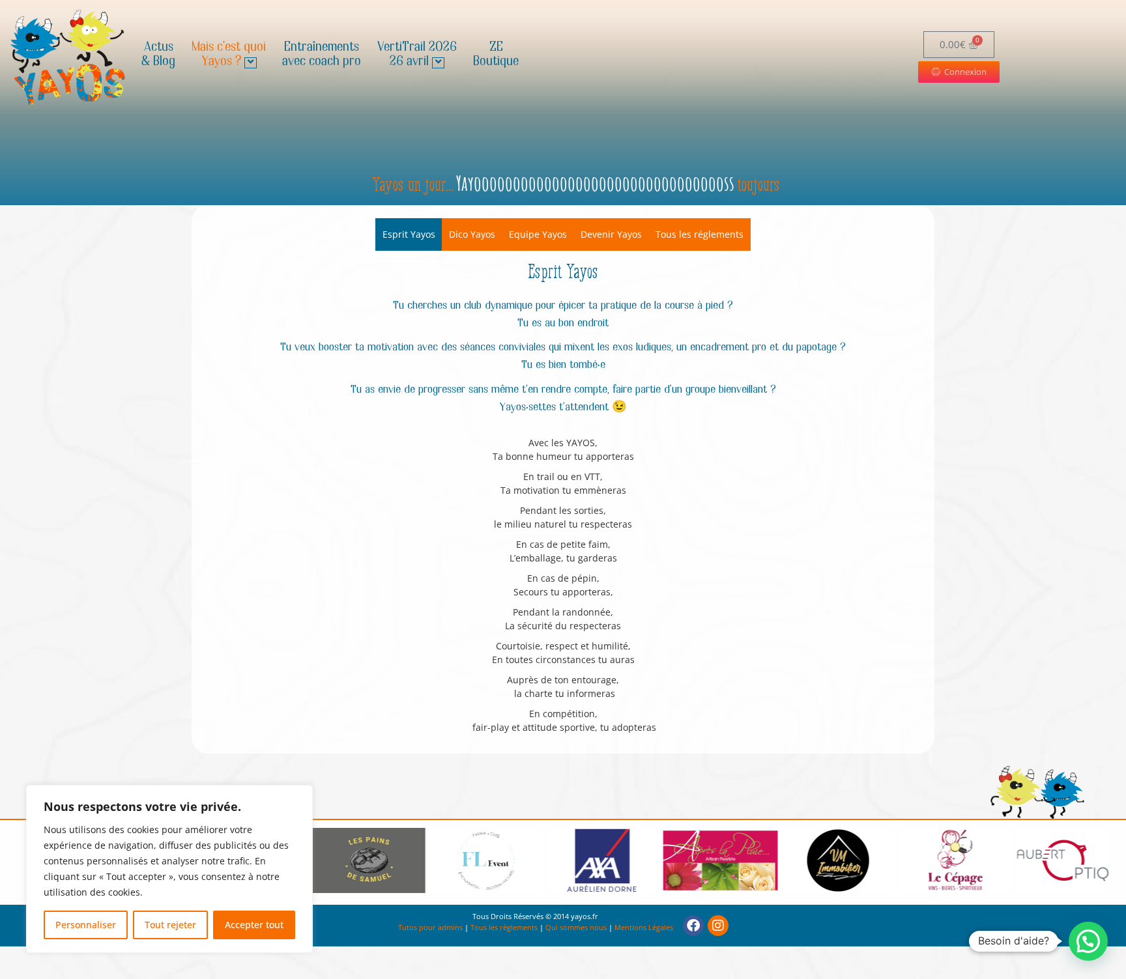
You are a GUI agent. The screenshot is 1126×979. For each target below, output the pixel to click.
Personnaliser (85, 924)
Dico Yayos (472, 234)
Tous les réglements (699, 234)
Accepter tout (254, 924)
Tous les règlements (504, 927)
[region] (169, 869)
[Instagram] (718, 925)
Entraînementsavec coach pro (321, 54)
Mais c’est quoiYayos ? (229, 54)
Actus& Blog (158, 54)
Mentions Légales (643, 927)
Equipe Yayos (538, 234)
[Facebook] (693, 925)
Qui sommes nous (576, 927)
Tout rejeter (170, 924)
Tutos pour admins (430, 927)
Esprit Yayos (409, 234)
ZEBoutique (496, 54)
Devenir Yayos (611, 234)
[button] (1088, 941)
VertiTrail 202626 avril (417, 54)
